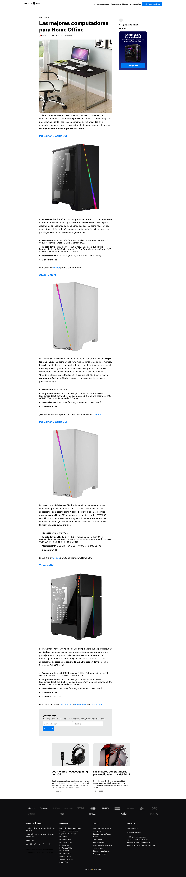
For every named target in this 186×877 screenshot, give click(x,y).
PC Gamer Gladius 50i (53, 135)
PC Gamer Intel (64, 851)
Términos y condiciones (101, 851)
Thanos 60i (46, 565)
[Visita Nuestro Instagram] (35, 844)
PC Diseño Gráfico (65, 842)
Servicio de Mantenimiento (68, 831)
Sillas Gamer (97, 840)
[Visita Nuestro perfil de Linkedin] (51, 844)
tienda (98, 414)
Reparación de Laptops (67, 834)
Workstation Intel (65, 856)
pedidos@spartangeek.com (136, 837)
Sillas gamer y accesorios (131, 4)
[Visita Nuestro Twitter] (40, 844)
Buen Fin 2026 (98, 848)
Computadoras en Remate (102, 834)
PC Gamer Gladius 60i (53, 421)
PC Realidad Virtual (66, 848)
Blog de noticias (132, 828)
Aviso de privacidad (100, 854)
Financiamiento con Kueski (102, 845)
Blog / (41, 17)
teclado (56, 558)
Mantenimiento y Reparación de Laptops (141, 845)
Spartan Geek (97, 704)
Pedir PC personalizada (152, 4)
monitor (56, 267)
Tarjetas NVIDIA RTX (100, 842)
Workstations (116, 4)
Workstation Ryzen (66, 859)
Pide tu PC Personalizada (102, 828)
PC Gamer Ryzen (65, 853)
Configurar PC (133, 65)
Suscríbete (48, 728)
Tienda (95, 837)
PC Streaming (64, 845)
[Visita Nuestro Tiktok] (47, 844)
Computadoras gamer (102, 4)
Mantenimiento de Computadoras (138, 842)
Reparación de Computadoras (70, 828)
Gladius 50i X (47, 275)
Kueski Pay (97, 831)
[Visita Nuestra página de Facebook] (31, 844)
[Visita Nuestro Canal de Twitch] (44, 844)
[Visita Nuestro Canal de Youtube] (27, 844)
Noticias (46, 17)
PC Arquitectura (65, 839)
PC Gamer (63, 836)
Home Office (63, 862)
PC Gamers (66, 704)
